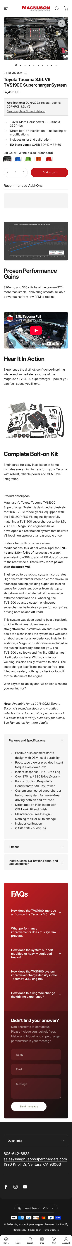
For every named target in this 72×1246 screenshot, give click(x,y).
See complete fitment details (26, 111)
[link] (32, 1164)
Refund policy (19, 1230)
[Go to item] (16, 65)
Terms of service (51, 1230)
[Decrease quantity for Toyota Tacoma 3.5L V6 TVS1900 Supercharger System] (8, 172)
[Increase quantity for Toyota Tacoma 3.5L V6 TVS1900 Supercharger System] (24, 172)
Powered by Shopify (56, 1224)
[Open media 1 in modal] (61, 23)
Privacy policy (34, 1230)
